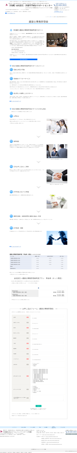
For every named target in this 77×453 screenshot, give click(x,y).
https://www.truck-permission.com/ (53, 442)
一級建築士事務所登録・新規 (38, 374)
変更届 (34, 382)
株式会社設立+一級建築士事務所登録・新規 (40, 369)
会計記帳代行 (35, 387)
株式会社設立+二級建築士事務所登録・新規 (40, 370)
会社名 (14, 327)
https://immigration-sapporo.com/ (52, 436)
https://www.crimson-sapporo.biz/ (53, 440)
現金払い (34, 365)
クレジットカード (36, 363)
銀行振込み (35, 364)
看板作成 (34, 392)
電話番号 (14, 348)
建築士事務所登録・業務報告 (38, 380)
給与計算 (34, 386)
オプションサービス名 (17, 389)
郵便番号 (14, 338)
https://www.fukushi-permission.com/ (55, 444)
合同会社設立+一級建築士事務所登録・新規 (40, 371)
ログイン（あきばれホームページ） (71, 451)
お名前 (14, 317)
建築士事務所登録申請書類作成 (38, 381)
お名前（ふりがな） (16, 322)
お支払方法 (15, 364)
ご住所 (14, 343)
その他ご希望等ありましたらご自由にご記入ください (19, 398)
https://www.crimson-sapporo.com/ (48, 434)
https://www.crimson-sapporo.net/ (56, 438)
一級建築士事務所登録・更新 (38, 375)
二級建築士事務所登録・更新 (38, 377)
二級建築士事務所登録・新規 (38, 376)
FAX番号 (14, 353)
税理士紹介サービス (36, 388)
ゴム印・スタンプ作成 (37, 391)
